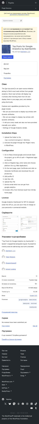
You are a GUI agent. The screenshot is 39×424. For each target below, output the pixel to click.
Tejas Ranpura (10, 257)
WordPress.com (8, 382)
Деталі (6, 64)
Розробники (6, 372)
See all (35, 326)
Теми (22, 354)
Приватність (6, 360)
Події (22, 369)
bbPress (5, 388)
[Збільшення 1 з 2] (16, 218)
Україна (8, 399)
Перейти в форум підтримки (11, 339)
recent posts (33, 307)
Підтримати (25, 372)
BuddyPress (7, 391)
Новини (4, 354)
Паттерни (23, 360)
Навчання (5, 366)
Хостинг (5, 357)
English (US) (33, 295)
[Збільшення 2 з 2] (35, 218)
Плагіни (23, 357)
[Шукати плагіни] (21, 20)
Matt (4, 385)
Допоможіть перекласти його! (19, 14)
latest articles (32, 299)
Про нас (5, 350)
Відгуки (6, 69)
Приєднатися (25, 366)
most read (33, 303)
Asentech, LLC (25, 52)
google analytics (23, 299)
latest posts (26, 303)
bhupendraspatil (11, 263)
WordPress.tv (7, 376)
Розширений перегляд (9, 312)
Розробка (7, 73)
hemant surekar (11, 269)
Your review (6, 326)
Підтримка (7, 78)
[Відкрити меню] (36, 2)
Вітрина (23, 350)
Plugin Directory (6, 8)
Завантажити (7, 57)
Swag (23, 376)
